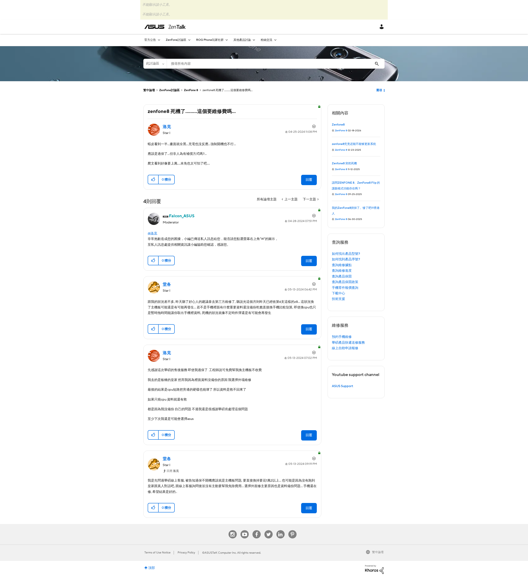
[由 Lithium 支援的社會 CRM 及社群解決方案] (374, 569)
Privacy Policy (186, 553)
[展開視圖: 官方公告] (159, 40)
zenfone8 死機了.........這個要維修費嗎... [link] (228, 90)
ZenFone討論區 (169, 90)
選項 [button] (379, 90)
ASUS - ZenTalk (165, 27)
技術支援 (338, 299)
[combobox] (276, 64)
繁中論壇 (149, 90)
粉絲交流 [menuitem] (266, 40)
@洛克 (152, 233)
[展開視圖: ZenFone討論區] (189, 40)
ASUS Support (342, 386)
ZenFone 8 (191, 90)
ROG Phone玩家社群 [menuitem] (210, 40)
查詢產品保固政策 (345, 282)
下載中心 (338, 293)
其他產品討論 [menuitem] (242, 40)
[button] (153, 179)
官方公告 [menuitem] (150, 40)
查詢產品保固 (342, 276)
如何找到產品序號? (346, 259)
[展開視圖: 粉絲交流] (275, 40)
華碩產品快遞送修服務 (348, 343)
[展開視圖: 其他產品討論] (254, 40)
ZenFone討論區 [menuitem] (176, 40)
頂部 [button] (151, 568)
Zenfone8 (338, 125)
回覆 (309, 180)
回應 (173, 471)
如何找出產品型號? (346, 254)
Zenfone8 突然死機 (344, 163)
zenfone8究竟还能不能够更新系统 (354, 144)
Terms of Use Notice (157, 553)
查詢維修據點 (342, 265)
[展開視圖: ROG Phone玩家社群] (227, 40)
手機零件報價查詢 (345, 288)
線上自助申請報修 (345, 348)
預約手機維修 (342, 337)
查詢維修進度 (342, 271)
